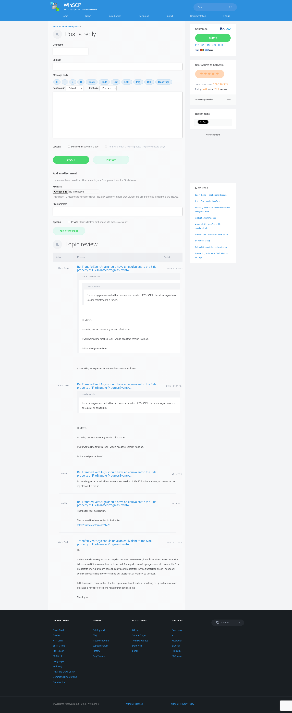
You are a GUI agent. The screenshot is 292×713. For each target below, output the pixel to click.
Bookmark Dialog (202, 240)
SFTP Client (59, 645)
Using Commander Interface (207, 201)
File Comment (60, 203)
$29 (202, 45)
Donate (213, 38)
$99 (214, 45)
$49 (208, 45)
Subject (56, 59)
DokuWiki (137, 645)
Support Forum (100, 645)
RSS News (177, 656)
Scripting (57, 666)
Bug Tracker (99, 656)
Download (144, 16)
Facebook (177, 630)
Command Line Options (65, 676)
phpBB (135, 650)
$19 (197, 45)
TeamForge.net (140, 640)
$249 (220, 45)
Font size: (94, 88)
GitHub (135, 630)
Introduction (115, 16)
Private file (99, 222)
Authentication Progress (205, 218)
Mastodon (177, 640)
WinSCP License (134, 703)
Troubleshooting (101, 640)
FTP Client (58, 640)
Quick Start (58, 630)
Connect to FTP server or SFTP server (211, 234)
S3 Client (57, 656)
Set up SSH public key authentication (211, 247)
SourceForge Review (204, 99)
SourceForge (138, 635)
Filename (57, 186)
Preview (111, 159)
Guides (56, 635)
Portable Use (59, 682)
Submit (71, 159)
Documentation (198, 16)
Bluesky (176, 645)
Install (170, 16)
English (225, 622)
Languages (58, 661)
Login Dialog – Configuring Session (210, 195)
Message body (60, 75)
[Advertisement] (213, 158)
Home (65, 16)
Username (58, 44)
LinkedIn (176, 650)
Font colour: (59, 88)
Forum (226, 16)
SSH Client (58, 650)
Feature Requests (71, 26)
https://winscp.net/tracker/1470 (93, 525)
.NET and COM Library (64, 671)
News (88, 16)
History (96, 650)
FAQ (95, 635)
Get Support (99, 630)
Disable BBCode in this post (85, 146)
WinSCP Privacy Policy (182, 703)
